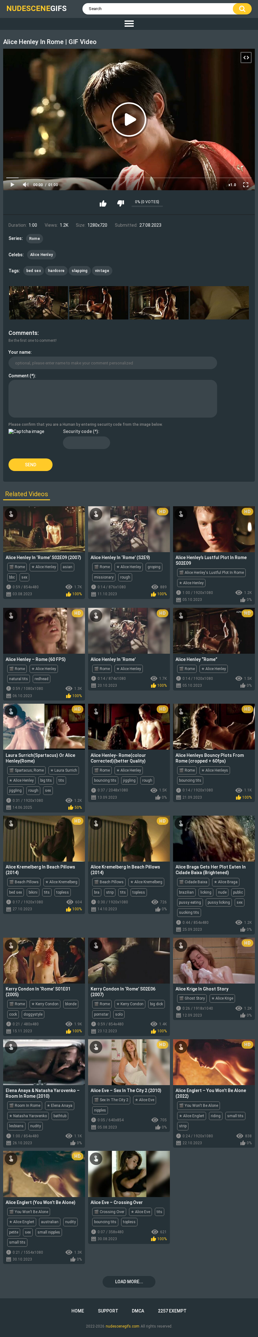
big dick (156, 1004)
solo (119, 1014)
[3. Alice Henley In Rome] (159, 303)
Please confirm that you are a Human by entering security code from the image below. (85, 424)
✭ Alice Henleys (214, 770)
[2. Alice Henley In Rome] (99, 303)
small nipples (48, 1232)
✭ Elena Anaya (59, 1105)
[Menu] (129, 24)
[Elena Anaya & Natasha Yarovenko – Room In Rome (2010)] (44, 1062)
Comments (22, 333)
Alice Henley (41, 254)
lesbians (16, 1126)
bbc (12, 577)
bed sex (33, 271)
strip (110, 892)
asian (67, 567)
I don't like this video (120, 203)
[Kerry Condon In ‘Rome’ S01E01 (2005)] (44, 961)
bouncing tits (105, 780)
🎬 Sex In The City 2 (111, 1100)
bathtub (59, 1116)
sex (24, 577)
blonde (70, 1004)
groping (154, 567)
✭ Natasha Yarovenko (28, 1116)
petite (13, 1232)
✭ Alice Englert (191, 1116)
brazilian (186, 892)
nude (222, 892)
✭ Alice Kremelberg (61, 882)
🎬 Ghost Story (192, 998)
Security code (77, 431)
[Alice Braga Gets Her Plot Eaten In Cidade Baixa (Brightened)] (214, 839)
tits (61, 780)
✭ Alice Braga (226, 882)
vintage (102, 271)
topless (62, 892)
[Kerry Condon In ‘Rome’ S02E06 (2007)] (129, 961)
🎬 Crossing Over (109, 1212)
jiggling (15, 790)
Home (77, 1310)
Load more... (129, 1281)
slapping (79, 271)
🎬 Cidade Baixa (193, 882)
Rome (34, 238)
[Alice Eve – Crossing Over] (129, 1174)
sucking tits (189, 912)
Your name (19, 352)
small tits (235, 1116)
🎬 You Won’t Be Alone (28, 1212)
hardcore (56, 271)
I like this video (103, 203)
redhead (41, 679)
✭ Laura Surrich (63, 770)
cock (13, 1014)
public (238, 892)
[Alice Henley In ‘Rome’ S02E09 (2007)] (44, 529)
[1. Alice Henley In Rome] (38, 303)
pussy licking (219, 902)
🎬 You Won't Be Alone (198, 1105)
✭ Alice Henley (43, 567)
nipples (100, 1110)
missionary (104, 577)
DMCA (138, 1310)
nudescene (36, 8)
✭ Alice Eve (144, 1100)
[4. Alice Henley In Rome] (219, 303)
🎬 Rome (17, 567)
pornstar (101, 1014)
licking (205, 892)
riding (216, 1116)
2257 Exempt (172, 1310)
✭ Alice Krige (222, 998)
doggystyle (33, 1014)
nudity (35, 1126)
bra (96, 892)
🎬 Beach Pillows (24, 882)
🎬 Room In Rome (24, 1105)
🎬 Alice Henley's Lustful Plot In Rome (211, 572)
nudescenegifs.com (122, 1326)
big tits (46, 780)
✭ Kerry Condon (45, 1004)
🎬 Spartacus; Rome (26, 770)
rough (125, 577)
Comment (18, 375)
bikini (33, 892)
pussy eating (190, 902)
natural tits (18, 679)
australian (50, 1222)
